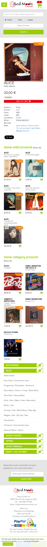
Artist (9, 20)
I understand (7, 544)
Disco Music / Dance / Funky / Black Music (21, 390)
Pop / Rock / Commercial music (16, 381)
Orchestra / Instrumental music (16, 425)
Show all (37, 148)
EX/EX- (18, 118)
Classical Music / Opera (13, 430)
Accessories (12, 365)
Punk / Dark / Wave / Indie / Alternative (19, 400)
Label (30, 20)
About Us (24, 508)
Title (20, 20)
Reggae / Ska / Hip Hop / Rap (16, 415)
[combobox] (23, 25)
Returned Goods (24, 514)
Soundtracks (9, 420)
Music (9, 370)
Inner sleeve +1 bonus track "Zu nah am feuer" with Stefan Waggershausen (28, 128)
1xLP (18, 110)
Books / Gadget (14, 436)
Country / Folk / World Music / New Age (20, 410)
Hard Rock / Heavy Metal (14, 395)
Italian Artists (9, 376)
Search (24, 32)
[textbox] (23, 26)
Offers (9, 441)
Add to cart (22, 101)
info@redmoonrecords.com (26, 504)
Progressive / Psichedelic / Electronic (19, 385)
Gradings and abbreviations (24, 516)
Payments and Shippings (24, 511)
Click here (20, 541)
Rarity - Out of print (16, 452)
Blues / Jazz (9, 405)
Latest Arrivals (14, 446)
